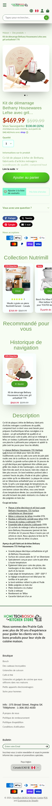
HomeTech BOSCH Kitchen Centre (27, 797)
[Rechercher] (46, 17)
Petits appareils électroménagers (18, 687)
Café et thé (8, 675)
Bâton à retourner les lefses (20, 516)
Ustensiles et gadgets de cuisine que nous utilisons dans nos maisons (22, 681)
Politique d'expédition (13, 722)
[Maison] (19, 5)
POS (46, 797)
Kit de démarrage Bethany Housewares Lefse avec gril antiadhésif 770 (19, 379)
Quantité (7, 137)
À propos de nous (11, 713)
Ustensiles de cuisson (13, 670)
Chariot (47, 11)
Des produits (18, 33)
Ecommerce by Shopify (28, 800)
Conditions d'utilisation (14, 726)
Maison (6, 33)
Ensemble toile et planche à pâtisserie (25, 524)
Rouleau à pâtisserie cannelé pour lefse (25, 519)
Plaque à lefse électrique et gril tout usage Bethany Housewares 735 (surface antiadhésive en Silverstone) (26, 510)
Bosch (6, 661)
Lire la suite (9, 169)
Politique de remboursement (16, 717)
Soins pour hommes (12, 691)
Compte (42, 11)
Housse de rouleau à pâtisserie (22, 522)
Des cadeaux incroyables (14, 665)
